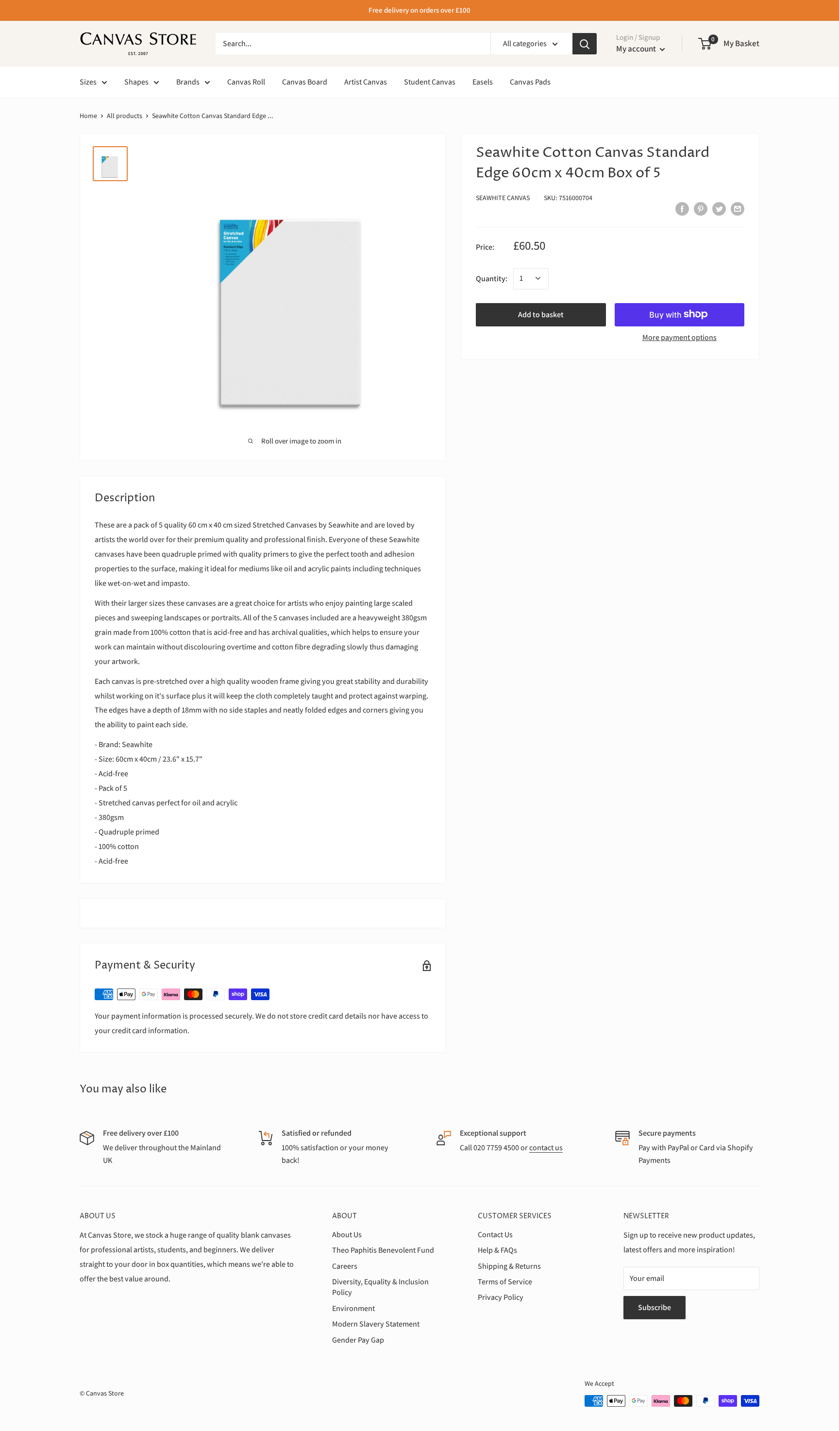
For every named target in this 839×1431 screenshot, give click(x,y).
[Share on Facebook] (682, 208)
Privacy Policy (500, 1297)
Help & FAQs (497, 1250)
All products (124, 115)
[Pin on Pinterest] (700, 208)
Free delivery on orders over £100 (419, 10)
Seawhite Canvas (503, 197)
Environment (353, 1308)
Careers (344, 1266)
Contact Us (495, 1234)
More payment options (679, 337)
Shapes (136, 82)
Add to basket (541, 314)
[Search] (584, 43)
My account (636, 48)
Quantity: (491, 278)
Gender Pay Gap (358, 1340)
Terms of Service (505, 1282)
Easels (482, 82)
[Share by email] (737, 208)
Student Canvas (429, 82)
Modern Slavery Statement (376, 1324)
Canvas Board (304, 82)
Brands (188, 82)
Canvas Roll (246, 82)
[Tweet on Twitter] (719, 208)
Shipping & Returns (509, 1266)
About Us (347, 1234)
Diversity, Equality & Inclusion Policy (380, 1287)
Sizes (88, 82)
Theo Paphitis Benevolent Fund (383, 1250)
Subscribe (654, 1307)
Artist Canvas (365, 82)
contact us (546, 1147)
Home (88, 115)
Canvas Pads (530, 82)
